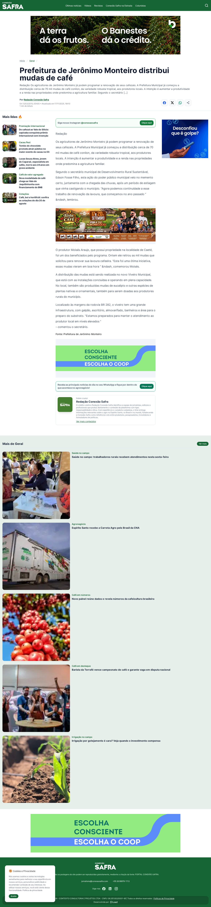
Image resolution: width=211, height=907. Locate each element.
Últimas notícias (73, 5)
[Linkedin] (110, 888)
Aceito (13, 896)
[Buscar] (207, 5)
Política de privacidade (32, 890)
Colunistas (140, 5)
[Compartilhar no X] (172, 102)
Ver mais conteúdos (86, 421)
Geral (32, 60)
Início (22, 60)
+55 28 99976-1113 (121, 881)
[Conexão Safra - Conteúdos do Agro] (12, 5)
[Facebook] (103, 888)
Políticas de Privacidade (164, 898)
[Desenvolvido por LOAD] (114, 902)
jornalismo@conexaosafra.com (94, 881)
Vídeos (87, 5)
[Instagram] (116, 888)
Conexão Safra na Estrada (119, 5)
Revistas (98, 5)
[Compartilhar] (188, 102)
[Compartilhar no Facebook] (164, 102)
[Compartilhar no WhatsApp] (180, 102)
